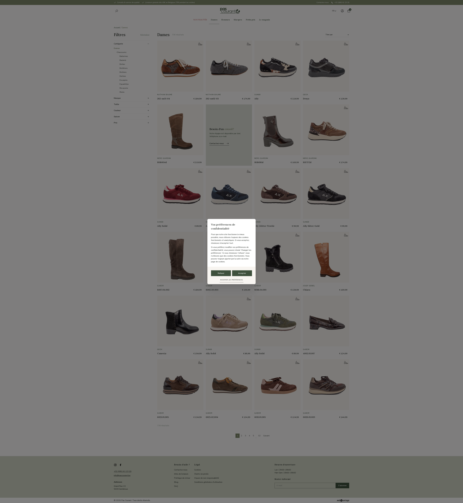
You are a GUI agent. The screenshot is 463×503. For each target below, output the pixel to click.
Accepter (242, 273)
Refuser (221, 273)
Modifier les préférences (231, 280)
